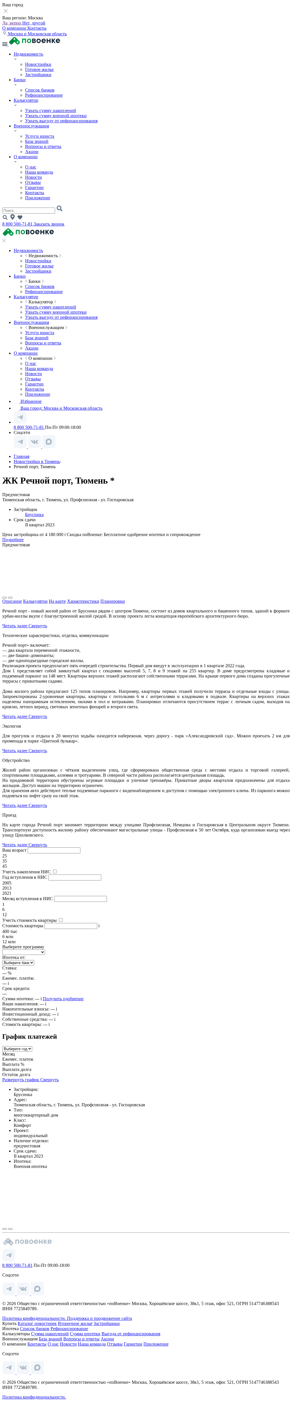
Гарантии (34, 187)
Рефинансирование (44, 95)
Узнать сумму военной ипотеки (56, 115)
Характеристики (83, 601)
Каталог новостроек (37, 1323)
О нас (30, 167)
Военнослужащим (31, 125)
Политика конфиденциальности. (34, 1318)
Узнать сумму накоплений (50, 110)
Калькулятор (26, 100)
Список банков (39, 90)
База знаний (36, 141)
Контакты (36, 28)
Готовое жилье (39, 69)
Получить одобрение (63, 998)
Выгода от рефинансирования (131, 1333)
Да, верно (12, 23)
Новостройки (38, 64)
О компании (14, 28)
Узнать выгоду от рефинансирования (61, 120)
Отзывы (33, 182)
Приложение (37, 197)
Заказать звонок (49, 224)
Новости (33, 177)
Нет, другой (33, 23)
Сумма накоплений (50, 1333)
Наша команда (39, 172)
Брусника (34, 514)
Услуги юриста (39, 136)
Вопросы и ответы (43, 146)
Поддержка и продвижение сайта (99, 1318)
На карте (57, 601)
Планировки (112, 601)
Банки (20, 79)
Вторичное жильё (75, 1323)
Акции (31, 151)
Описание (12, 601)
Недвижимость (28, 54)
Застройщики (38, 74)
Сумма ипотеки (85, 1333)
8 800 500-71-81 (18, 224)
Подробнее (13, 539)
